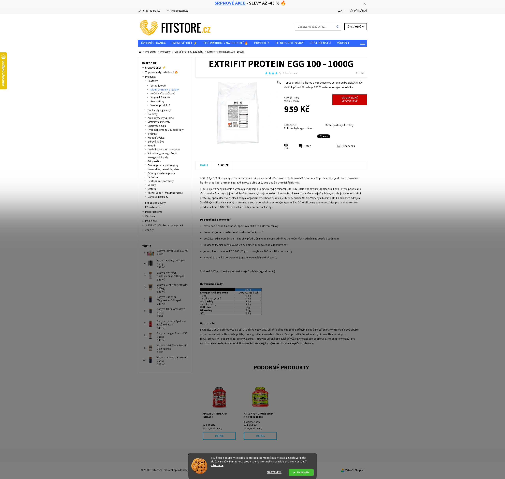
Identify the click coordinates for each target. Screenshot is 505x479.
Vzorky (152, 185)
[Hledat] (338, 27)
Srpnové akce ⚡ (184, 43)
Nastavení (274, 472)
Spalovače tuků (157, 126)
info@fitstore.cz (179, 11)
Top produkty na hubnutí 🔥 (225, 43)
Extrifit (360, 73)
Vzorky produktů (160, 105)
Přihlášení (360, 11)
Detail (219, 436)
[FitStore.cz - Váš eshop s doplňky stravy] (175, 26)
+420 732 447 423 (151, 11)
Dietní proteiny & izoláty (339, 125)
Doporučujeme (154, 212)
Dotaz (307, 146)
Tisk (286, 148)
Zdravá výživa (156, 142)
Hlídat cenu (348, 146)
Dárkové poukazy (158, 197)
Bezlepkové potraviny (161, 181)
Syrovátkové (158, 86)
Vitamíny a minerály (159, 122)
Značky (149, 230)
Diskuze (223, 165)
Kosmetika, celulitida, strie (163, 169)
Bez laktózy (157, 101)
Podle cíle (151, 221)
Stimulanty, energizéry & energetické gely (162, 155)
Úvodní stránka (153, 43)
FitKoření (153, 177)
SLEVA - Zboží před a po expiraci (164, 225)
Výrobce (343, 43)
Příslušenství (320, 43)
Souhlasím (303, 472)
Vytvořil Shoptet (354, 470)
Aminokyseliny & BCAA (161, 118)
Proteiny (153, 81)
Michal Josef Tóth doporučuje (165, 193)
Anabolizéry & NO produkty (164, 150)
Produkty (261, 43)
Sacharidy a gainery (159, 110)
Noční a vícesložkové (163, 94)
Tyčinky (152, 134)
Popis (204, 165)
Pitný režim (154, 161)
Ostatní (152, 189)
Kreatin (152, 146)
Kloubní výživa (156, 138)
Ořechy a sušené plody (161, 173)
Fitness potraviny (289, 43)
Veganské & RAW (160, 98)
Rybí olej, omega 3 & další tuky (166, 130)
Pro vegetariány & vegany (163, 165)
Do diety (153, 114)
